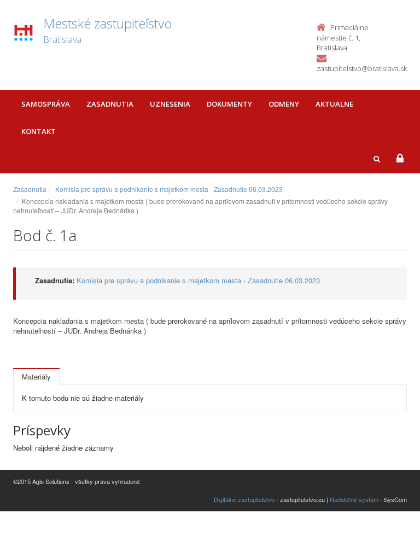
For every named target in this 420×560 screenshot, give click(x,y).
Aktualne (334, 104)
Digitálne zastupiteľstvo (244, 499)
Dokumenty (229, 104)
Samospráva (45, 104)
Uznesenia (170, 104)
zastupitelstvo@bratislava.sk (362, 68)
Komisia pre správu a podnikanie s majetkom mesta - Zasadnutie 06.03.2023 (169, 189)
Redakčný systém (354, 499)
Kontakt (38, 131)
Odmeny (284, 104)
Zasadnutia (109, 104)
